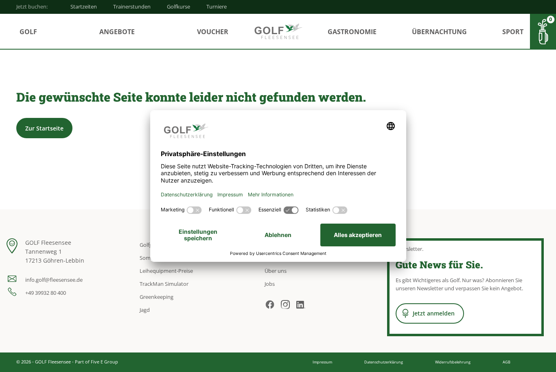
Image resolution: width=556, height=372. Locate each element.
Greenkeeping (156, 296)
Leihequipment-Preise (166, 270)
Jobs (270, 283)
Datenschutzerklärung (383, 362)
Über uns (276, 270)
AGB (506, 362)
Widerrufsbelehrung (453, 362)
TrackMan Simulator (164, 283)
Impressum (322, 362)
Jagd (145, 309)
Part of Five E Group (96, 362)
